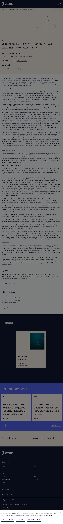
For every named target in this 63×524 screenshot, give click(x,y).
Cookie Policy (48, 515)
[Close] (60, 512)
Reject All (21, 520)
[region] (31, 517)
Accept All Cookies (34, 520)
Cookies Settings (7, 520)
